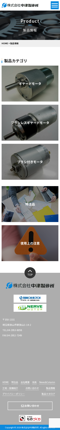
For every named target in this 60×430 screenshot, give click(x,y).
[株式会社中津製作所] (20, 5)
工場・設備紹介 (10, 388)
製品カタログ (48, 394)
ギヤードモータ (30, 83)
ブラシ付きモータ (30, 161)
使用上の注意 (30, 243)
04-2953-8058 (14, 330)
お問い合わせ (32, 388)
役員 (34, 382)
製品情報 (50, 388)
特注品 (30, 204)
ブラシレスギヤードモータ (30, 122)
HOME (5, 382)
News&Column (47, 382)
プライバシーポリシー (13, 394)
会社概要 (25, 382)
